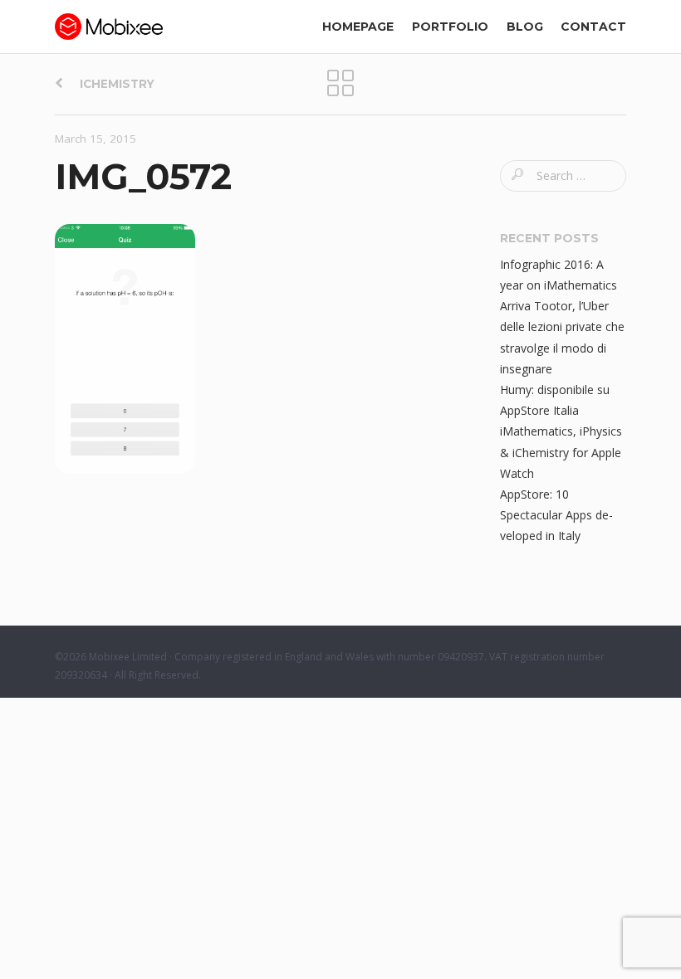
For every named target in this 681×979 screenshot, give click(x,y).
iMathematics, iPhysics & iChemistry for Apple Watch (561, 451)
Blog (525, 26)
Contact (593, 26)
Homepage (358, 26)
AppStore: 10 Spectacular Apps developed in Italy (556, 514)
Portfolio (450, 26)
